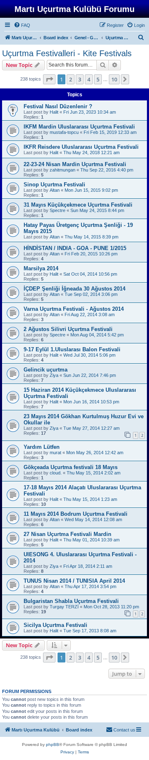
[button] (49, 79)
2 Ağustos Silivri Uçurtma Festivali (68, 329)
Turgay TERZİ (64, 606)
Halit (54, 112)
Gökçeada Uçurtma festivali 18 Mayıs (71, 467)
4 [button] (88, 79)
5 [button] (97, 79)
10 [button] (114, 79)
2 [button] (70, 79)
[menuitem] (22, 25)
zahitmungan (62, 169)
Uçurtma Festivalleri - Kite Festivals (67, 53)
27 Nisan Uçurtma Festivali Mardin (67, 534)
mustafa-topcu (64, 132)
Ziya (54, 375)
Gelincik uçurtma (45, 370)
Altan (55, 190)
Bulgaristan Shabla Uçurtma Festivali (71, 601)
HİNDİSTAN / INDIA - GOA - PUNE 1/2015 (75, 248)
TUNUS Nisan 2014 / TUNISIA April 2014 (74, 581)
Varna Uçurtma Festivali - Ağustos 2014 (74, 309)
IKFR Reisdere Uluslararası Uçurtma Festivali (81, 147)
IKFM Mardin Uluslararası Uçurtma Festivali (79, 127)
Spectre (57, 210)
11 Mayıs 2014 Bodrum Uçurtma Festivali (75, 514)
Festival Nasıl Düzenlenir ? (58, 106)
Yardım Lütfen (42, 447)
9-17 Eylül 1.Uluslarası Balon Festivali (72, 349)
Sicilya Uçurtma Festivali (55, 625)
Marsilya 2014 (41, 268)
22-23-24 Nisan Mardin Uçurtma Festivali (75, 164)
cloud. (56, 472)
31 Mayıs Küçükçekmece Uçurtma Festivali (78, 205)
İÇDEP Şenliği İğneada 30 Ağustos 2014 (74, 289)
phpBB (52, 744)
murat (55, 452)
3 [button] (79, 79)
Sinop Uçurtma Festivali (54, 184)
